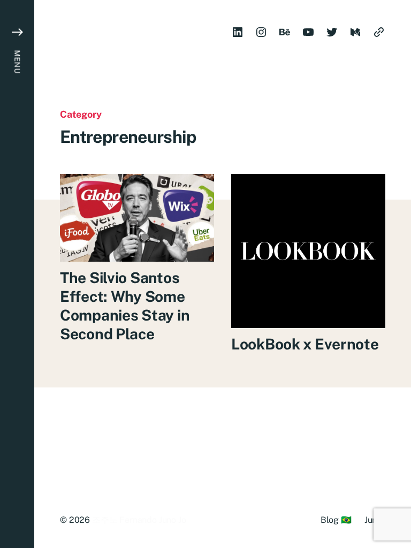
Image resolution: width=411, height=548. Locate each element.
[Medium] (355, 32)
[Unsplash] (379, 32)
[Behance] (284, 32)
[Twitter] (332, 32)
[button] (17, 274)
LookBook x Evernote (305, 344)
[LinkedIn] (237, 32)
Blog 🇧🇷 (336, 520)
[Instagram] (261, 32)
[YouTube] (308, 32)
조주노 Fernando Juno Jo (139, 520)
